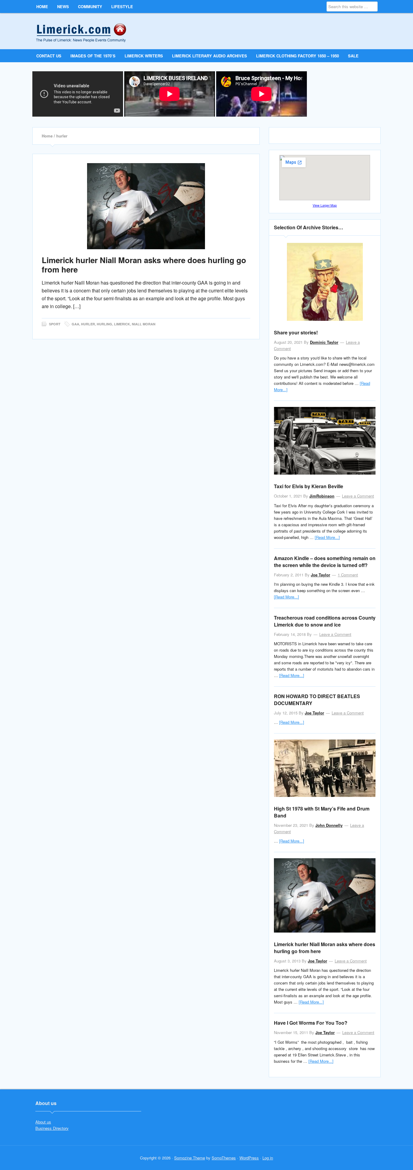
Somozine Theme (189, 1158)
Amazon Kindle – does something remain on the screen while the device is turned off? (325, 562)
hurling (104, 324)
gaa (75, 324)
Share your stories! (296, 332)
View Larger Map (325, 205)
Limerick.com (86, 30)
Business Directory (52, 1128)
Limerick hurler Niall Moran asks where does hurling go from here (144, 264)
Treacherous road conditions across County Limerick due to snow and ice (325, 621)
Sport (54, 324)
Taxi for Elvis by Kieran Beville (308, 486)
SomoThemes (224, 1158)
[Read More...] (327, 537)
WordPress (249, 1158)
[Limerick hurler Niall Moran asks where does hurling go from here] (146, 206)
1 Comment (348, 575)
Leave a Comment (358, 496)
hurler (88, 324)
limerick (122, 324)
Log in (267, 1158)
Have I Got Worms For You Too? (310, 1022)
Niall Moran (143, 324)
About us (43, 1122)
